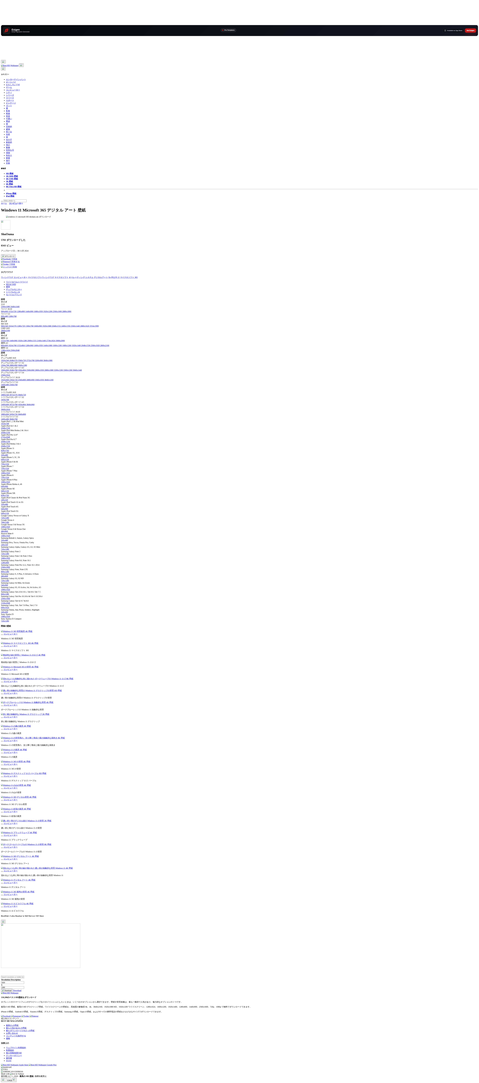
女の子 (9, 140)
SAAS (8, 1061)
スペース (10, 98)
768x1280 (5, 522)
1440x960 (13, 341)
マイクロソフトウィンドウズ (41, 277)
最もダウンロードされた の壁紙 (20, 1031)
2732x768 (30, 360)
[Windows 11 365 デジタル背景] (2, 800)
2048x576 (13, 360)
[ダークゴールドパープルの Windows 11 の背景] (2, 847)
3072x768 (13, 404)
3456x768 (5, 400)
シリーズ (10, 95)
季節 (8, 121)
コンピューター (13, 90)
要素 (8, 158)
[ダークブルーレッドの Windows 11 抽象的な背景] (2, 705)
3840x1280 (22, 365)
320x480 (4, 455)
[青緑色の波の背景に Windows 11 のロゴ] (2, 658)
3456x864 (22, 404)
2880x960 (13, 365)
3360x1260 (68, 370)
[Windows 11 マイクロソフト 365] (2, 646)
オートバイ (11, 82)
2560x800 (22, 380)
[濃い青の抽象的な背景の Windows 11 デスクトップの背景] (2, 693)
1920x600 (5, 380)
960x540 (4, 326)
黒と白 (9, 132)
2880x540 (5, 395)
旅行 (8, 161)
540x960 (4, 585)
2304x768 (5, 365)
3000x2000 (60, 341)
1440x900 (29, 311)
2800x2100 (104, 345)
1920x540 (5, 360)
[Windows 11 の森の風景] (2, 729)
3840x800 (22, 414)
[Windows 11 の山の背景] (2, 788)
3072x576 (13, 395)
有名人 (9, 155)
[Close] (3, 921)
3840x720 (22, 395)
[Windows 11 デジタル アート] (2, 883)
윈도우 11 (115, 277)
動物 (8, 147)
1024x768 (12, 345)
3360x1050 (39, 380)
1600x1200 (57, 345)
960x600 (4, 311)
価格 (8, 1038)
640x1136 (5, 459)
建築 (8, 129)
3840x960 (30, 404)
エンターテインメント (16, 79)
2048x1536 (86, 345)
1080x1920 (5, 473)
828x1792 (5, 450)
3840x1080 (47, 360)
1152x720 (12, 311)
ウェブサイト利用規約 (16, 1048)
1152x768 (5, 341)
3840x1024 (5, 409)
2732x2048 (5, 437)
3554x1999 (94, 326)
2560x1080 (5, 307)
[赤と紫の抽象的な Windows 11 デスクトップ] (2, 717)
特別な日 (10, 150)
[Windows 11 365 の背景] (2, 764)
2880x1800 (66, 311)
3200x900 (39, 360)
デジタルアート (101, 277)
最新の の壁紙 (12, 1025)
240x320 (4, 500)
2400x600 (5, 404)
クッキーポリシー (14, 1055)
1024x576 (12, 326)
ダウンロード (9, 256)
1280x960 (29, 345)
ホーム (4, 203)
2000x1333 (32, 341)
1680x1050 (38, 311)
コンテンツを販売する (16, 1036)
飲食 (8, 111)
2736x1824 (51, 341)
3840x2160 (5, 330)
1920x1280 (22, 341)
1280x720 (21, 326)
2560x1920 (95, 345)
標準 (8, 287)
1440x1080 (48, 345)
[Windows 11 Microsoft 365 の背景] (2, 670)
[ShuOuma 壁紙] (5, 229)
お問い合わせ (12, 1033)
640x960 (4, 486)
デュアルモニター (14, 289)
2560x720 (22, 360)
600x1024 (5, 607)
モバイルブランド (14, 295)
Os (109, 277)
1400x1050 (38, 345)
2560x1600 (57, 311)
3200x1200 (58, 370)
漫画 (8, 153)
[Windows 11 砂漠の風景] (2, 812)
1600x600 (5, 370)
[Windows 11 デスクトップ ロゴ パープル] (2, 776)
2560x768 (13, 385)
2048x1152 (56, 326)
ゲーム (9, 87)
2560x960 (30, 370)
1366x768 (29, 326)
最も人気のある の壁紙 (16, 1028)
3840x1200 (48, 380)
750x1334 (5, 464)
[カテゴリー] (3, 61)
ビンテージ (11, 103)
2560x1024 (5, 375)
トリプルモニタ (13, 292)
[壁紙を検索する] (2, 201)
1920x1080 (47, 326)
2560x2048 (14, 350)
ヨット (9, 106)
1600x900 (38, 326)
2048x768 (13, 370)
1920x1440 (76, 345)
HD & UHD (11, 284)
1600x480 (5, 385)
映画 (8, 113)
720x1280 (5, 518)
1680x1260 (67, 345)
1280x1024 (5, 350)
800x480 (4, 316)
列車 (8, 163)
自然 (8, 134)
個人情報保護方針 (14, 1053)
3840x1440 (77, 370)
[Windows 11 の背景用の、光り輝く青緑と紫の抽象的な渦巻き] (2, 741)
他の (8, 145)
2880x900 (30, 380)
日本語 (10, 1080)
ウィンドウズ (7, 277)
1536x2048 (5, 603)
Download (7, 991)
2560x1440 (75, 326)
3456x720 (13, 414)
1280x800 (21, 311)
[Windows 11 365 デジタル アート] (2, 859)
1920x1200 (48, 311)
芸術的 (9, 126)
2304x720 (13, 380)
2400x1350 (66, 326)
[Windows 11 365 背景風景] (2, 634)
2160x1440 (41, 341)
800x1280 (5, 572)
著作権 (9, 1058)
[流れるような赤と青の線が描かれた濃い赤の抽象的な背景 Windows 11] (2, 871)
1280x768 (12, 316)
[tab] (242, 282)
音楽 (8, 116)
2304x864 (22, 370)
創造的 (9, 142)
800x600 (4, 345)
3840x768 (13, 419)
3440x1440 (14, 307)
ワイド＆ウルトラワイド (17, 282)
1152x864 (21, 345)
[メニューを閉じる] (3, 69)
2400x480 (5, 419)
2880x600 (5, 414)
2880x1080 (49, 370)
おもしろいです (13, 85)
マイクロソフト (61, 277)
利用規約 (10, 1050)
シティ (9, 92)
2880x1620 (85, 326)
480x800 (4, 531)
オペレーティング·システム (81, 277)
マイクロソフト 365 (129, 277)
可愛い (9, 119)
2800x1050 (39, 370)
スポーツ (10, 100)
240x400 (4, 612)
